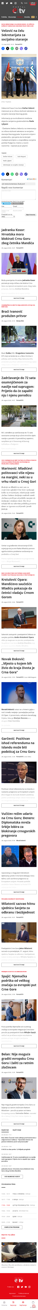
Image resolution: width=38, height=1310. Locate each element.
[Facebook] (2, 3)
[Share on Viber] (21, 48)
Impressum (12, 1293)
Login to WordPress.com (17, 203)
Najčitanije (23, 1305)
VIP (33, 17)
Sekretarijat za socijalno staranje (13, 165)
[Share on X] (7, 48)
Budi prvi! (21, 184)
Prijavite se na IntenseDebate (6, 203)
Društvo (20, 17)
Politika (4, 17)
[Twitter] (7, 3)
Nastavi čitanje (19, 298)
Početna (4, 1305)
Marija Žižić (20, 321)
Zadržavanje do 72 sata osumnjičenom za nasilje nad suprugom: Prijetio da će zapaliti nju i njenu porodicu (18, 1159)
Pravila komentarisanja (19, 1296)
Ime (2, 206)
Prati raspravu (35, 179)
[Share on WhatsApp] (12, 48)
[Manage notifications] (33, 1306)
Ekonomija (12, 17)
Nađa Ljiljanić (7, 161)
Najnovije (13, 1305)
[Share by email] (16, 48)
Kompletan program (11, 1227)
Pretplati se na (6, 214)
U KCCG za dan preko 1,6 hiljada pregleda (15, 1149)
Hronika (27, 17)
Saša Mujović (21, 156)
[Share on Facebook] (3, 48)
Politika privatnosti (24, 1293)
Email (15, 206)
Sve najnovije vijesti (12, 1176)
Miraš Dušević (21, 840)
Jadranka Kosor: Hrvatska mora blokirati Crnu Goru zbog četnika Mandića (17, 1170)
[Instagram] (15, 3)
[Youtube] (11, 3)
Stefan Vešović (7, 156)
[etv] (19, 10)
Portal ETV (18, 44)
